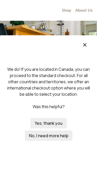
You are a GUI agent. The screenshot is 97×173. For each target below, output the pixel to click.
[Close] (85, 45)
